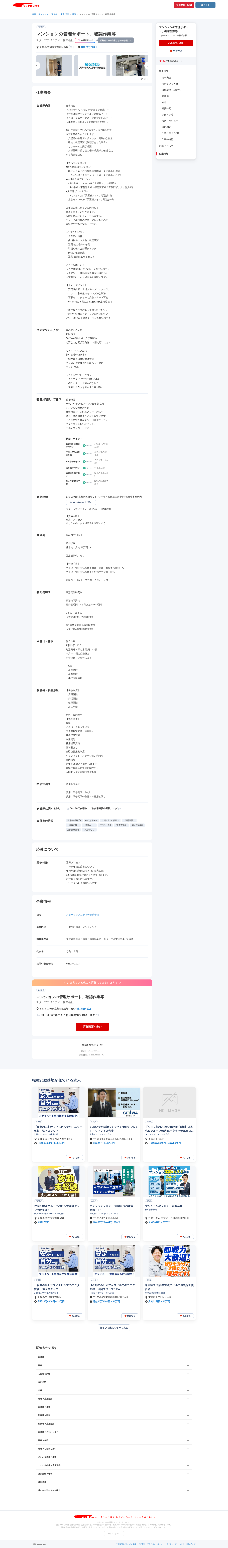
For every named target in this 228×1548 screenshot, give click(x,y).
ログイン (205, 4)
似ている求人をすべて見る (114, 1327)
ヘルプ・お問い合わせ (187, 1544)
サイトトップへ (114, 1534)
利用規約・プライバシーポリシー (151, 1544)
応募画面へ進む (92, 1026)
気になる (177, 50)
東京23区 (65, 14)
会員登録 (183, 4)
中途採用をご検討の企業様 (126, 1544)
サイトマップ (171, 1544)
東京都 (54, 14)
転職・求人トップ (40, 14)
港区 (74, 14)
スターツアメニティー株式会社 (82, 914)
